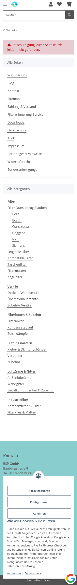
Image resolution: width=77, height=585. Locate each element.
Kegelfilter (15, 277)
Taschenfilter (17, 264)
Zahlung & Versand (22, 106)
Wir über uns (17, 75)
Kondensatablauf (20, 327)
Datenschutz (33, 573)
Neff (15, 239)
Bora (15, 214)
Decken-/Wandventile (23, 293)
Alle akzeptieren (39, 490)
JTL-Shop (45, 580)
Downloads (16, 122)
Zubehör (14, 362)
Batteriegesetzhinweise (25, 154)
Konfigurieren (39, 502)
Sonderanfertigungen (23, 169)
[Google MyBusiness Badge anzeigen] (70, 578)
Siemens (18, 245)
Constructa (20, 226)
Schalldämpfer (18, 333)
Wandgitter (16, 384)
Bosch (16, 220)
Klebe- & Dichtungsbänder (27, 349)
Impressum (14, 573)
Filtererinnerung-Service (25, 114)
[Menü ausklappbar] (5, 2)
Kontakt (13, 91)
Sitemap (14, 99)
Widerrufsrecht (19, 162)
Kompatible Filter (20, 258)
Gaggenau (19, 233)
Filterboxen (16, 321)
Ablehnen (39, 513)
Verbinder (15, 355)
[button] (50, 4)
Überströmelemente (23, 299)
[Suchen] (69, 14)
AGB (11, 138)
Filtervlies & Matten (22, 412)
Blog (11, 83)
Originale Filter (18, 252)
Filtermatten (17, 271)
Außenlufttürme (19, 378)
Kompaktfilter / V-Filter (24, 406)
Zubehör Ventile (19, 305)
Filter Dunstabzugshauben (27, 208)
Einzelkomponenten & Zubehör (31, 390)
